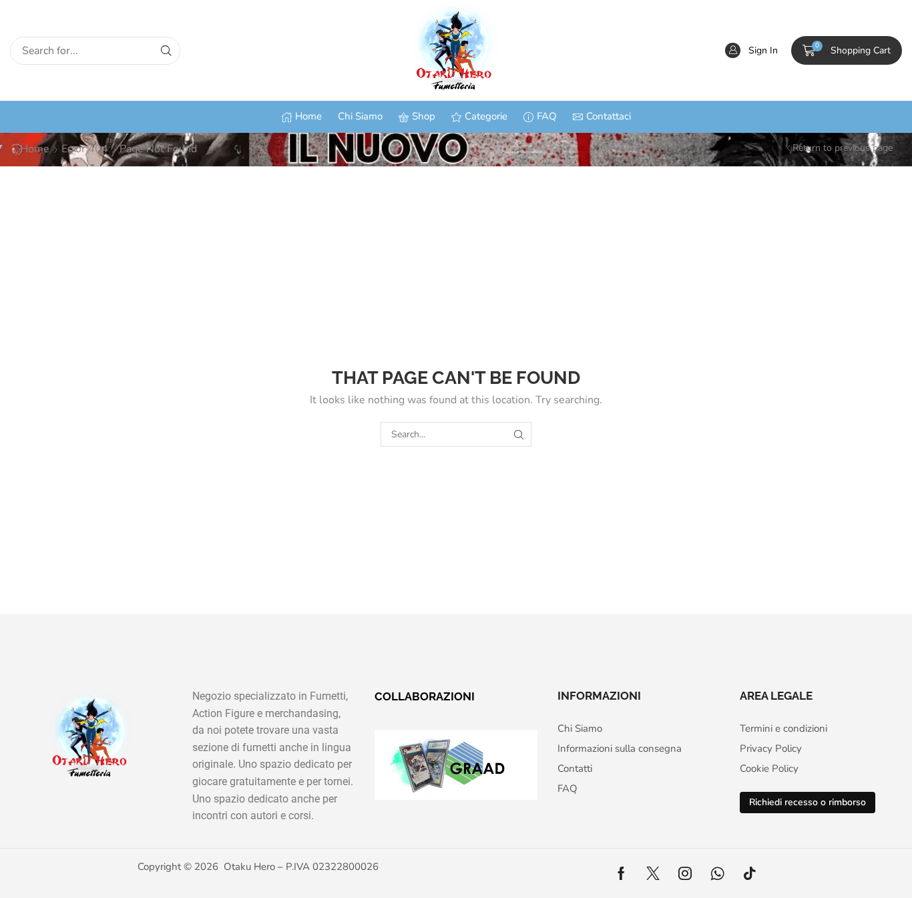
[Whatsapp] (717, 873)
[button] (751, 50)
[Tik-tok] (749, 873)
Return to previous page (842, 148)
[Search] (166, 50)
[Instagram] (685, 873)
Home (34, 149)
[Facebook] (621, 873)
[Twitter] (653, 873)
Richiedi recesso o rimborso (807, 802)
